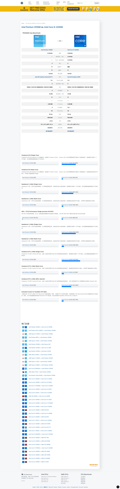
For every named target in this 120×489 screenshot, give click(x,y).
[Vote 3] (93, 465)
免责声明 (83, 481)
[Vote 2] (92, 465)
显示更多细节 (49, 131)
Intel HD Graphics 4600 (74, 77)
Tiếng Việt (50, 487)
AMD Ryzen (64, 480)
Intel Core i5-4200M (53, 27)
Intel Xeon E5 (44, 480)
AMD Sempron (65, 481)
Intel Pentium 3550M (31, 27)
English (34, 487)
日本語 (37, 487)
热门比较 (63, 483)
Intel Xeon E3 (44, 478)
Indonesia (85, 487)
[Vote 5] (97, 465)
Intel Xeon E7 (44, 481)
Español (60, 487)
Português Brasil (74, 487)
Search (97, 3)
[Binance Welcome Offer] (24, 8)
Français (64, 487)
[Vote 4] (95, 465)
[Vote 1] (90, 465)
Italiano (68, 487)
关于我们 (83, 476)
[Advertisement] (60, 16)
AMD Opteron (64, 476)
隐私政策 (83, 480)
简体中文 (46, 487)
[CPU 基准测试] (21, 3)
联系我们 (83, 478)
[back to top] (118, 487)
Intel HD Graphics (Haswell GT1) (43, 77)
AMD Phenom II (65, 478)
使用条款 (83, 483)
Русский (81, 487)
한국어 (41, 487)
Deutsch (55, 487)
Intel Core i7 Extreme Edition (48, 476)
